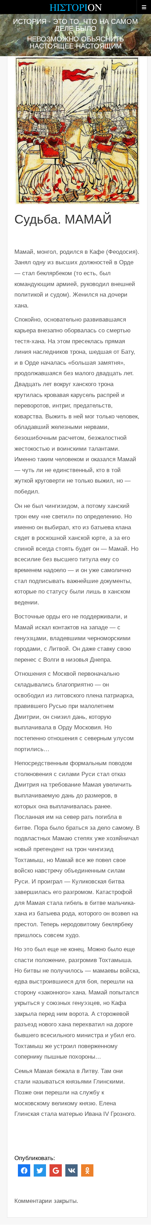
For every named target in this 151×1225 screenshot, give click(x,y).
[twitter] (40, 1170)
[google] (56, 1170)
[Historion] (75, 10)
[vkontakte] (71, 1170)
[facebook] (24, 1170)
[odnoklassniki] (87, 1170)
